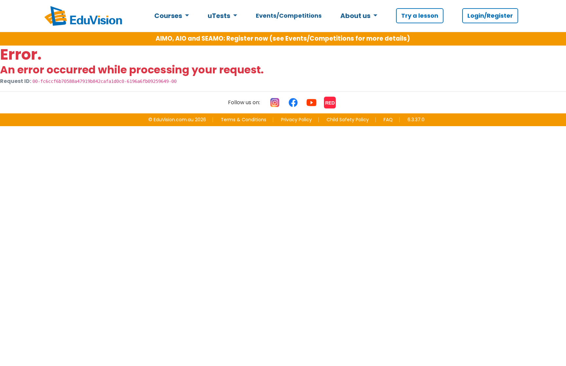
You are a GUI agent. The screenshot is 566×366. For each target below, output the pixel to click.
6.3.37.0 (415, 119)
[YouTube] (311, 102)
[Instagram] (275, 102)
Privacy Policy (296, 119)
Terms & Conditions (243, 119)
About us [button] (356, 15)
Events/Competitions (289, 15)
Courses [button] (168, 15)
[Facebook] (293, 102)
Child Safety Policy (348, 119)
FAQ (388, 119)
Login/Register (490, 15)
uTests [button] (220, 15)
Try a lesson (419, 15)
